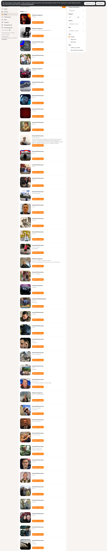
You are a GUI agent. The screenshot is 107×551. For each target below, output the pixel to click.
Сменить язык (5, 30)
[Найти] (64, 6)
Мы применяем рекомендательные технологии (9, 38)
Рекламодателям (6, 32)
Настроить (100, 3)
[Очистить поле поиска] (60, 6)
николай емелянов (37, 285)
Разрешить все (89, 3)
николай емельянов (37, 366)
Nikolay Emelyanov (37, 15)
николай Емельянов (37, 165)
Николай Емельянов (38, 42)
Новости (4, 34)
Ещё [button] (8, 34)
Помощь (12, 32)
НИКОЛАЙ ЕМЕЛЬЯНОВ (39, 299)
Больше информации (27, 4)
